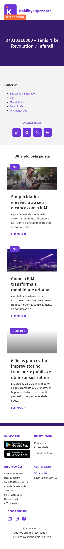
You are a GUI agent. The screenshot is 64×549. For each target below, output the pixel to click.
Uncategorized (18, 110)
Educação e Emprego (22, 93)
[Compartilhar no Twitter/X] (37, 132)
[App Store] (17, 453)
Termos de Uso (43, 453)
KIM (12, 97)
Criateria (46, 537)
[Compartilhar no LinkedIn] (48, 132)
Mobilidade (16, 102)
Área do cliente (15, 17)
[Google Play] (17, 444)
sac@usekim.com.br (46, 477)
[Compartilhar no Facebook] (27, 132)
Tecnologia (16, 106)
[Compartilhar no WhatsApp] (16, 132)
